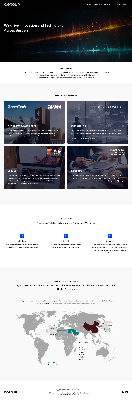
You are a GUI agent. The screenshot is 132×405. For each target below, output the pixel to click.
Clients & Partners (120, 4)
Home (89, 4)
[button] (102, 4)
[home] (14, 4)
